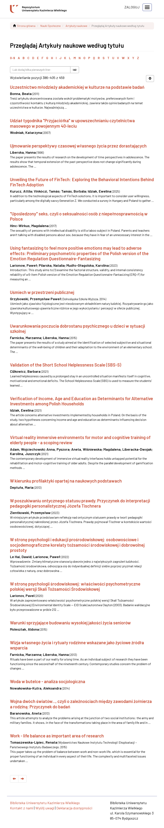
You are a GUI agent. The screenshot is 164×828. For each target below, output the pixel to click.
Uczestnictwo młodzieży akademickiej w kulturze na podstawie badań (77, 87)
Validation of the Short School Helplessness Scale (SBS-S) (65, 364)
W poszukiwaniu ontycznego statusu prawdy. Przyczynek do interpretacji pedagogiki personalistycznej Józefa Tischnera (80, 503)
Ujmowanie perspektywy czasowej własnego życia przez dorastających (78, 145)
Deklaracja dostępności (74, 808)
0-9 (12, 58)
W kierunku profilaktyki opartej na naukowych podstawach (66, 480)
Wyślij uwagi (44, 808)
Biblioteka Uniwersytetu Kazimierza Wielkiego (45, 803)
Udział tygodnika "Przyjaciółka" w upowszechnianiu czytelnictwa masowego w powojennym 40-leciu (72, 123)
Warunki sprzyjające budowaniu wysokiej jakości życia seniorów (70, 622)
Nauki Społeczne (50, 25)
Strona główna (26, 25)
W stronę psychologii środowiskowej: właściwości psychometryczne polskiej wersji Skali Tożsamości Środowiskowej (75, 586)
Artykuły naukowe (76, 25)
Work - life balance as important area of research (57, 735)
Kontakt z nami (21, 808)
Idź (74, 69)
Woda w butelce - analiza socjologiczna (47, 681)
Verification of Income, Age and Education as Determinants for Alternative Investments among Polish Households (81, 401)
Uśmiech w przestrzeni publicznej (42, 292)
